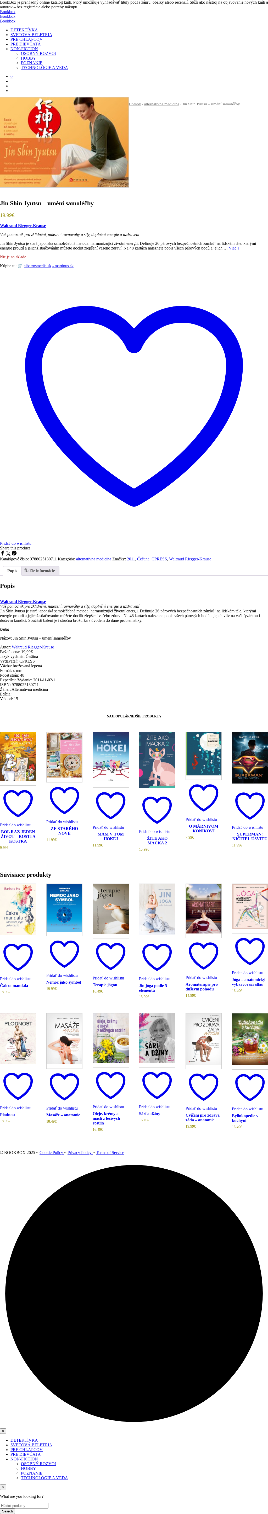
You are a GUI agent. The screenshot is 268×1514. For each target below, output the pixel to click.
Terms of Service (110, 1152)
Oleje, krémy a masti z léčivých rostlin (106, 1118)
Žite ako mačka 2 (157, 840)
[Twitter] (9, 554)
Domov (135, 104)
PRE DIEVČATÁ (25, 44)
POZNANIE (31, 63)
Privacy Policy (80, 1152)
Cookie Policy (52, 1152)
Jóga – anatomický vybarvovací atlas (248, 982)
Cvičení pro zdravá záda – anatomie (203, 1117)
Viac (234, 248)
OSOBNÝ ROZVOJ (38, 53)
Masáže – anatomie (63, 1115)
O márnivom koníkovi (203, 828)
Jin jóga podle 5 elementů (153, 988)
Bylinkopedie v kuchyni (245, 1118)
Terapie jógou (105, 985)
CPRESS (159, 559)
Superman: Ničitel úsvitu (249, 836)
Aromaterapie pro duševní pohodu (202, 986)
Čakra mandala (14, 985)
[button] (11, 76)
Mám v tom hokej (111, 836)
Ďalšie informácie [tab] (39, 571)
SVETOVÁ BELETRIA (31, 34)
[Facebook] (3, 554)
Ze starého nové (64, 831)
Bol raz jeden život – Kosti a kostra (18, 836)
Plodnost (7, 1114)
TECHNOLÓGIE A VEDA (44, 67)
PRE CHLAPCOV (26, 39)
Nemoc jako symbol (63, 982)
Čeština (143, 559)
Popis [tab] (12, 571)
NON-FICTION (24, 49)
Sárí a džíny (149, 1113)
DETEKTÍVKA (24, 30)
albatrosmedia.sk (37, 266)
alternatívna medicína (161, 104)
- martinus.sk (63, 266)
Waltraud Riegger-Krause (23, 225)
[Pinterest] (14, 554)
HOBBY (28, 58)
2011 (131, 559)
